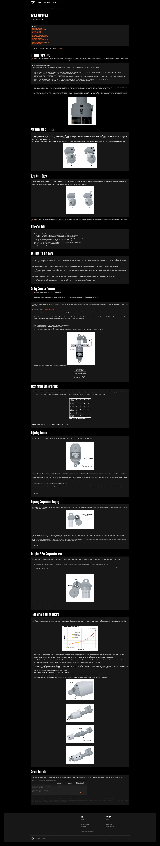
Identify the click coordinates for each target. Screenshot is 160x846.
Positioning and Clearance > (39, 29)
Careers (82, 819)
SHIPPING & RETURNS (97, 839)
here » (61, 48)
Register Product (109, 824)
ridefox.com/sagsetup (49, 309)
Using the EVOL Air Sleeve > (39, 34)
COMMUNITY (46, 2)
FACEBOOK (38, 838)
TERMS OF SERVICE (110, 839)
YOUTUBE (50, 838)
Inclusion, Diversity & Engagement (87, 831)
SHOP (39, 2)
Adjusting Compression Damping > (40, 39)
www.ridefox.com (74, 312)
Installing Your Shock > (38, 28)
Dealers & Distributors (110, 826)
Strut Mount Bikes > (37, 31)
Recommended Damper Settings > (40, 36)
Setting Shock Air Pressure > (39, 35)
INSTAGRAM (44, 838)
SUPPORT (54, 2)
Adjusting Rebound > (37, 38)
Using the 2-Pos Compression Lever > (41, 41)
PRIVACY (104, 839)
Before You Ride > (36, 32)
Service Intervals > (37, 43)
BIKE (41, 8)
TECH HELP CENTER (35, 8)
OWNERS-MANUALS (48, 8)
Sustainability (83, 826)
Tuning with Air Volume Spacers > (40, 42)
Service (107, 819)
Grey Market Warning (85, 824)
